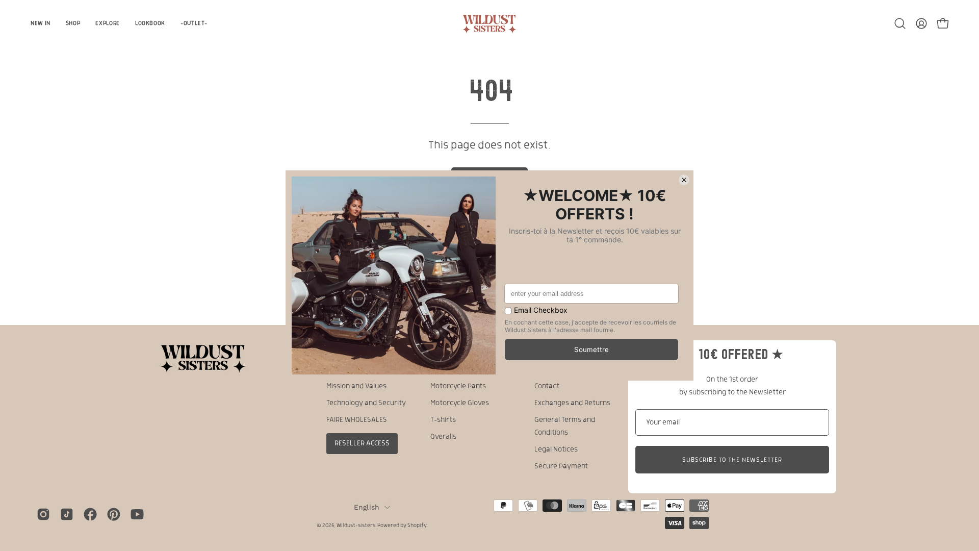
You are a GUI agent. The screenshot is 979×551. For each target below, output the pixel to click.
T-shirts (443, 420)
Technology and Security (366, 403)
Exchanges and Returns (572, 403)
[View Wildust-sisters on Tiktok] (66, 514)
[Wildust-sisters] (489, 23)
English (367, 507)
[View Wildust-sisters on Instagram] (43, 514)
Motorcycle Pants (458, 386)
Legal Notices (556, 449)
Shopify (416, 525)
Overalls (443, 437)
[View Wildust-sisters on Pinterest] (113, 514)
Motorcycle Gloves (459, 403)
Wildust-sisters (356, 525)
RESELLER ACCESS (362, 443)
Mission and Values (356, 386)
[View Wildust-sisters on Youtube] (137, 514)
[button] (900, 23)
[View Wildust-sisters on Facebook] (90, 514)
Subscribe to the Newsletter (732, 459)
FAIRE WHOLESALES (356, 420)
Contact (546, 386)
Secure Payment (561, 466)
